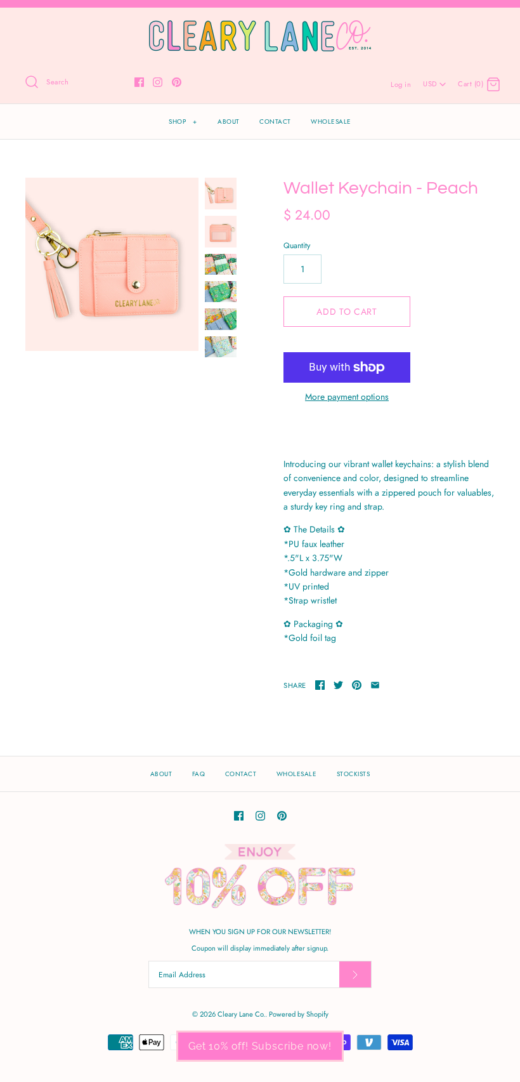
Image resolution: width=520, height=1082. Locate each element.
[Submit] (355, 974)
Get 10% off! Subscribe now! (260, 1046)
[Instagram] (157, 82)
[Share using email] (375, 685)
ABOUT (229, 121)
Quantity (296, 246)
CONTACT (275, 121)
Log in (401, 84)
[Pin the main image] (356, 685)
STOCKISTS (353, 774)
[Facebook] (139, 82)
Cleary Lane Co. (241, 1014)
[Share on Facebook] (320, 685)
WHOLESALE (331, 121)
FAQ (198, 774)
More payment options (347, 397)
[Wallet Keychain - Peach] (111, 264)
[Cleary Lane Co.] (260, 27)
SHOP (183, 121)
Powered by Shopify (298, 1014)
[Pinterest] (176, 82)
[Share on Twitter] (338, 685)
